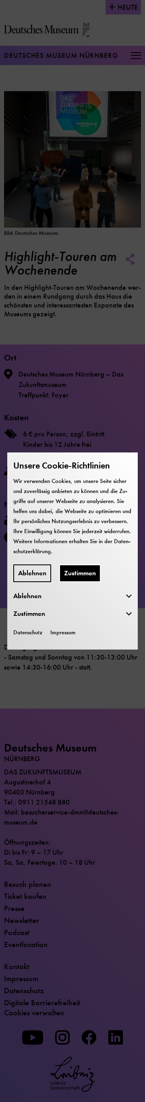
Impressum (63, 632)
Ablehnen (32, 573)
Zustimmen (80, 573)
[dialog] (72, 551)
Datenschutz (27, 632)
